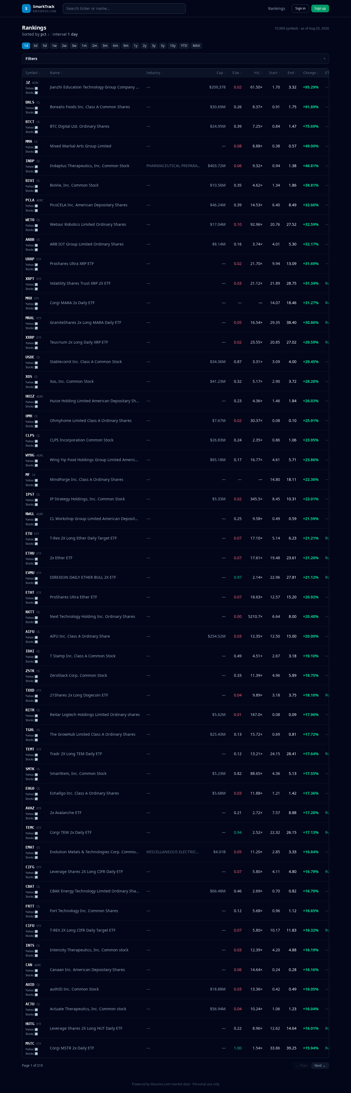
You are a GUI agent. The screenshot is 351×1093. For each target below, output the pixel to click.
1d (26, 45)
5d (45, 45)
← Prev (301, 1065)
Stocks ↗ (32, 93)
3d (35, 45)
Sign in (300, 8)
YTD (184, 45)
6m (115, 45)
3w (74, 45)
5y (163, 45)
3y (153, 45)
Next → (320, 1065)
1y (135, 45)
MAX (196, 45)
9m (125, 45)
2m (94, 45)
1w (54, 45)
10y (173, 45)
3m (105, 45)
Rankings (276, 8)
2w (64, 45)
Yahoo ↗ (32, 88)
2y (144, 45)
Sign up (320, 8)
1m (84, 45)
